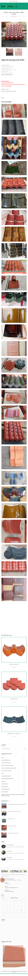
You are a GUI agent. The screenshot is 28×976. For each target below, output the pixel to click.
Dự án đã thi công (9, 844)
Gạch (2, 757)
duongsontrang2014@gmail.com (11, 887)
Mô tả (2, 97)
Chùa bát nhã (9, 851)
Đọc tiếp (14, 667)
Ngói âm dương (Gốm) (6, 776)
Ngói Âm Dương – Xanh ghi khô (14, 733)
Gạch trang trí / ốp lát (6, 770)
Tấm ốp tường (4, 791)
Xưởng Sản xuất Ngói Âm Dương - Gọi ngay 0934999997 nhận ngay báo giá (12, 795)
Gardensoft (14, 974)
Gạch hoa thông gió (5, 762)
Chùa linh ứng (9, 857)
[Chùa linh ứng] (3, 859)
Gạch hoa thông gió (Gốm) (7, 765)
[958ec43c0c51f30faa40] (14, 34)
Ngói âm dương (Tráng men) (7, 778)
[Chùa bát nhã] (3, 852)
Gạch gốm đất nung (5, 760)
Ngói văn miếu (4, 786)
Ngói (7, 91)
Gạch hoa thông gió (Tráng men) (8, 768)
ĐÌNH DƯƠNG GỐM (9, 891)
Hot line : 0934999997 (14, 1)
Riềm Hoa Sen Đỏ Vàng (14, 664)
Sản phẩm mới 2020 (12, 91)
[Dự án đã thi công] (3, 846)
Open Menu (24, 6)
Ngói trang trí (4, 783)
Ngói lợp (3, 781)
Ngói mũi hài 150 (14, 698)
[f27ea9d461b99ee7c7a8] (18, 52)
